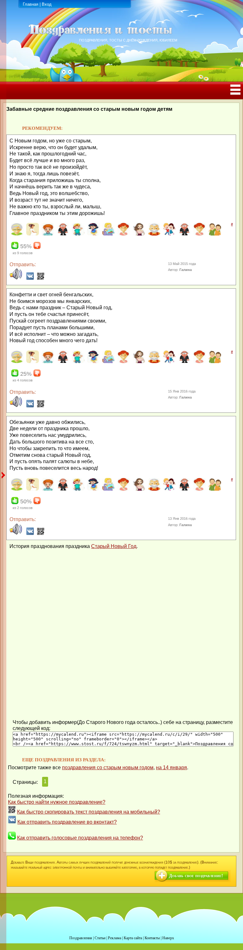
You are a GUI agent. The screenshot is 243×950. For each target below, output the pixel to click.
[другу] (214, 234)
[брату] (47, 234)
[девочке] (123, 234)
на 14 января (171, 767)
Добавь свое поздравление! (196, 875)
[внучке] (92, 234)
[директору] (184, 234)
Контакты (152, 938)
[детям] (168, 234)
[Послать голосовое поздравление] (15, 278)
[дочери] (199, 234)
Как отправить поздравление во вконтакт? (67, 822)
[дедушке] (153, 234)
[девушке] (138, 234)
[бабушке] (16, 234)
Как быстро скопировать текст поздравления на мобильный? (88, 812)
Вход (47, 4)
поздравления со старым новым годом (107, 767)
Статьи (100, 938)
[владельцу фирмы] (62, 234)
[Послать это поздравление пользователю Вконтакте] (30, 278)
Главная (30, 4)
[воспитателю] (108, 234)
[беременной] (32, 234)
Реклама (114, 938)
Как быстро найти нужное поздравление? (56, 802)
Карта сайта (133, 938)
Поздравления (80, 938)
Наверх (168, 938)
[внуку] (77, 234)
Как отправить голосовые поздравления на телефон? (80, 837)
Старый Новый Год (113, 546)
